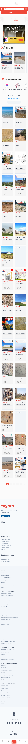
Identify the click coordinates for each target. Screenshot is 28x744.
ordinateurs (3, 667)
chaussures (3, 657)
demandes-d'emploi (5, 603)
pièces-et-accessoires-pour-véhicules (8, 585)
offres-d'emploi (4, 606)
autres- (2, 703)
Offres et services (5, 547)
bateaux (2, 584)
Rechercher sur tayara (6, 545)
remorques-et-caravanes (6, 577)
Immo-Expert (5, 516)
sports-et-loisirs (4, 686)
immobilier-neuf (4, 632)
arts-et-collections (4, 688)
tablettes (3, 679)
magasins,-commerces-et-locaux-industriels (9, 617)
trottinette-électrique (5, 685)
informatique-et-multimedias (9, 663)
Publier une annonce (5, 539)
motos (2, 572)
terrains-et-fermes (4, 626)
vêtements (3, 654)
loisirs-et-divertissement (8, 683)
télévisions (3, 672)
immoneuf (4, 630)
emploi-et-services (6, 601)
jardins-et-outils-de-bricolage (6, 593)
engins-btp (3, 582)
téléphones (3, 674)
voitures (2, 573)
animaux (2, 690)
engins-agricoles (4, 579)
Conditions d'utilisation (6, 529)
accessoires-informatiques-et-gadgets (8, 675)
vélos (2, 693)
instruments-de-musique (6, 695)
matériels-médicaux (5, 639)
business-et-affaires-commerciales (8, 641)
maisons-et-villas (4, 615)
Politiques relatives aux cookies (8, 531)
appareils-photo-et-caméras (6, 670)
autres (3, 701)
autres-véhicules (4, 580)
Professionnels (4, 527)
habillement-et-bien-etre (8, 647)
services (2, 608)
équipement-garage (5, 575)
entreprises (4, 636)
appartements (4, 620)
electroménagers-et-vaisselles (7, 595)
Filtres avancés (4, 543)
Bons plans (3, 549)
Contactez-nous (4, 525)
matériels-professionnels (6, 638)
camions (2, 587)
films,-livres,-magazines (5, 692)
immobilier (4, 612)
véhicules (3, 570)
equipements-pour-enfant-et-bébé (7, 649)
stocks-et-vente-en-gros (6, 643)
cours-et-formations (5, 604)
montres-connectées (5, 668)
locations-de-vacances (5, 619)
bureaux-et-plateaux (5, 622)
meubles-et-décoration (5, 597)
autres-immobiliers (5, 624)
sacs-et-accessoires (5, 656)
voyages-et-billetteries (5, 697)
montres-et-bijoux (4, 650)
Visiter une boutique (5, 541)
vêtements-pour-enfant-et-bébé (7, 659)
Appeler (21, 39)
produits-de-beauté (5, 652)
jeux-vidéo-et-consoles (5, 677)
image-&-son (3, 665)
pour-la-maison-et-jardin (8, 591)
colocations (3, 614)
